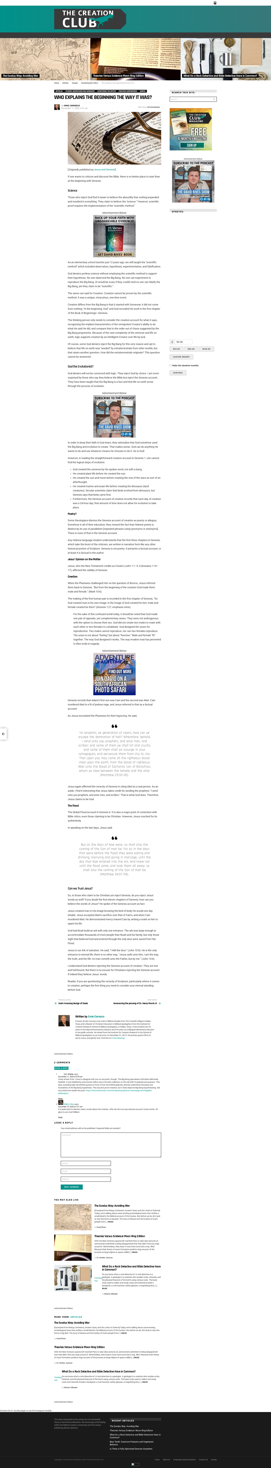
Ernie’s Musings (118, 1038)
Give (126, 35)
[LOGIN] (215, 3)
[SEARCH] (227, 35)
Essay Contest (211, 35)
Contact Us (203, 1460)
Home (59, 35)
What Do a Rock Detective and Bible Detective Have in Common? (131, 1268)
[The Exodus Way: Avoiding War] (45, 59)
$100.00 (207, 349)
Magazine (194, 35)
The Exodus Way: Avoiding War (112, 1206)
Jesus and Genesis (104, 169)
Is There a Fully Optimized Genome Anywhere (131, 1449)
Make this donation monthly (185, 366)
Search (214, 100)
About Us (114, 35)
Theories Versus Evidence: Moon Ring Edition (119, 1236)
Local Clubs (138, 35)
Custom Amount (181, 357)
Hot (96, 1281)
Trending (98, 1278)
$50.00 (191, 349)
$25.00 (176, 349)
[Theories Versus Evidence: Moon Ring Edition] (135, 59)
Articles (70, 35)
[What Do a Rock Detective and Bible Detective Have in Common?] (226, 59)
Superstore (179, 35)
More (111, 1222)
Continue (178, 373)
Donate (214, 1460)
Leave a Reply (61, 1068)
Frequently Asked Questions (184, 1460)
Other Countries (158, 35)
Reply (60, 1099)
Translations (97, 35)
